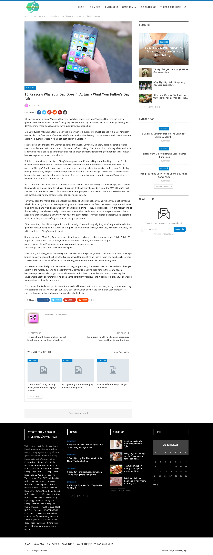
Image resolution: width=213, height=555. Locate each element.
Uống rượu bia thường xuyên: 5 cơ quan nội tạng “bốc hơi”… (134, 456)
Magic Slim (36, 507)
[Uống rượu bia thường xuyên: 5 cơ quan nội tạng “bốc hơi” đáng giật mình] (116, 457)
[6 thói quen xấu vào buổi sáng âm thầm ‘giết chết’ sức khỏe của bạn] (116, 444)
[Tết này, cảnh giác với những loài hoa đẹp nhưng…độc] (145, 72)
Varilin (55, 471)
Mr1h (32, 513)
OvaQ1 (37, 484)
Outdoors (30, 88)
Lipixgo (27, 465)
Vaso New (38, 497)
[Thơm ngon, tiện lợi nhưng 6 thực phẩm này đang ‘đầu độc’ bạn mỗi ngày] (116, 469)
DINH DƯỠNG (111, 7)
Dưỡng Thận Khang (44, 491)
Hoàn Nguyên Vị (38, 523)
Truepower (37, 465)
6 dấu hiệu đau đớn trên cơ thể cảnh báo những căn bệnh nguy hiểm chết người (164, 51)
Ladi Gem (53, 487)
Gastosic (28, 484)
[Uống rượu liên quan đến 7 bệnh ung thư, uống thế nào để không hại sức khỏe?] (145, 98)
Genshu (35, 487)
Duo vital (54, 516)
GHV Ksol (47, 478)
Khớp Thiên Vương (32, 475)
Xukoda (55, 519)
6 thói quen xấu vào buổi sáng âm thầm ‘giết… (133, 443)
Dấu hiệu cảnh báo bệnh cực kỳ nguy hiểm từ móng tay (135, 481)
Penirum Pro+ (30, 462)
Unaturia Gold (38, 503)
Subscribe (179, 229)
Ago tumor (38, 510)
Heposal (39, 500)
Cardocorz (34, 468)
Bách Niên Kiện (48, 494)
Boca (44, 475)
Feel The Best (48, 507)
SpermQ (44, 484)
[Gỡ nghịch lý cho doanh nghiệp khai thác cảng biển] (78, 370)
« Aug (155, 484)
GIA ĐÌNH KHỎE (148, 7)
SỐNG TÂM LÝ (129, 7)
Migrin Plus (35, 494)
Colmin (47, 497)
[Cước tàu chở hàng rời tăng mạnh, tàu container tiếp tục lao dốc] (44, 370)
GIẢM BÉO (95, 7)
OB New (50, 481)
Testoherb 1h (46, 468)
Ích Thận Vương (41, 526)
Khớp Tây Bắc (37, 471)
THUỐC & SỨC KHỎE (170, 7)
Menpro (44, 487)
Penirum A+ (43, 462)
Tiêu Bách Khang (38, 481)
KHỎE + (81, 7)
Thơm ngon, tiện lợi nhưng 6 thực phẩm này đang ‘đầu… (133, 468)
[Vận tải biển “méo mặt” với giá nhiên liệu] (113, 370)
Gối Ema (46, 519)
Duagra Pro (29, 491)
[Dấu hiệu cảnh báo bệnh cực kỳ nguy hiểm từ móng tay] (116, 481)
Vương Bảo (36, 478)
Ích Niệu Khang (42, 516)
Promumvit (40, 513)
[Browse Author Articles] (163, 60)
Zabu (26, 523)
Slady (32, 516)
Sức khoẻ (164, 42)
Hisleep (48, 471)
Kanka (52, 462)
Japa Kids (37, 519)
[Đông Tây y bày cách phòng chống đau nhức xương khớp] (145, 85)
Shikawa (28, 519)
